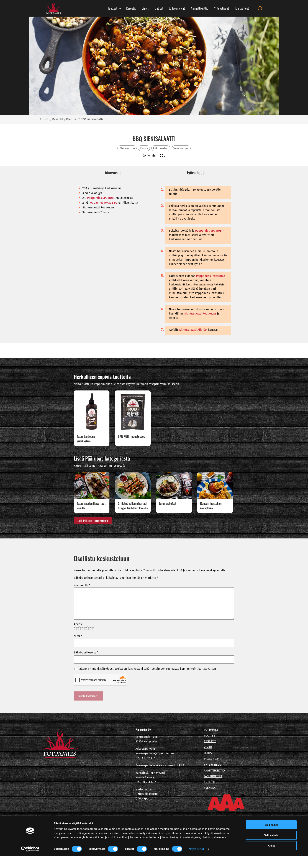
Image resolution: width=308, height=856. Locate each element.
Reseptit (57, 119)
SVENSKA (209, 787)
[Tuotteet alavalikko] (120, 8)
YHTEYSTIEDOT (213, 764)
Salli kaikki (271, 824)
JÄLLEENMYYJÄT (214, 758)
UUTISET (209, 753)
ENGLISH (209, 782)
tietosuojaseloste (146, 794)
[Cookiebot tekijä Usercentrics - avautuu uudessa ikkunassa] (30, 849)
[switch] (113, 849)
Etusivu (44, 119)
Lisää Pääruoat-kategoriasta (93, 520)
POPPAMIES (211, 729)
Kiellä (271, 845)
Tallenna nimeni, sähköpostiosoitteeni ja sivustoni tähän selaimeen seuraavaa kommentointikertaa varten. (147, 668)
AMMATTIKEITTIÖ (214, 770)
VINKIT (208, 747)
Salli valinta (271, 835)
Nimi (78, 636)
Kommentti (82, 585)
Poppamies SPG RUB (100, 198)
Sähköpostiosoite (86, 652)
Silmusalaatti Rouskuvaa (200, 313)
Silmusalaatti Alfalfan (193, 329)
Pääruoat (72, 119)
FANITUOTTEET (213, 776)
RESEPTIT (210, 741)
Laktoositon (160, 148)
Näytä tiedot (196, 848)
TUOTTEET (210, 735)
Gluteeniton (127, 148)
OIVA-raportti (144, 798)
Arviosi (78, 624)
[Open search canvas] (260, 8)
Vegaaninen (181, 148)
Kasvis (144, 148)
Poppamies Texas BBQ (103, 202)
